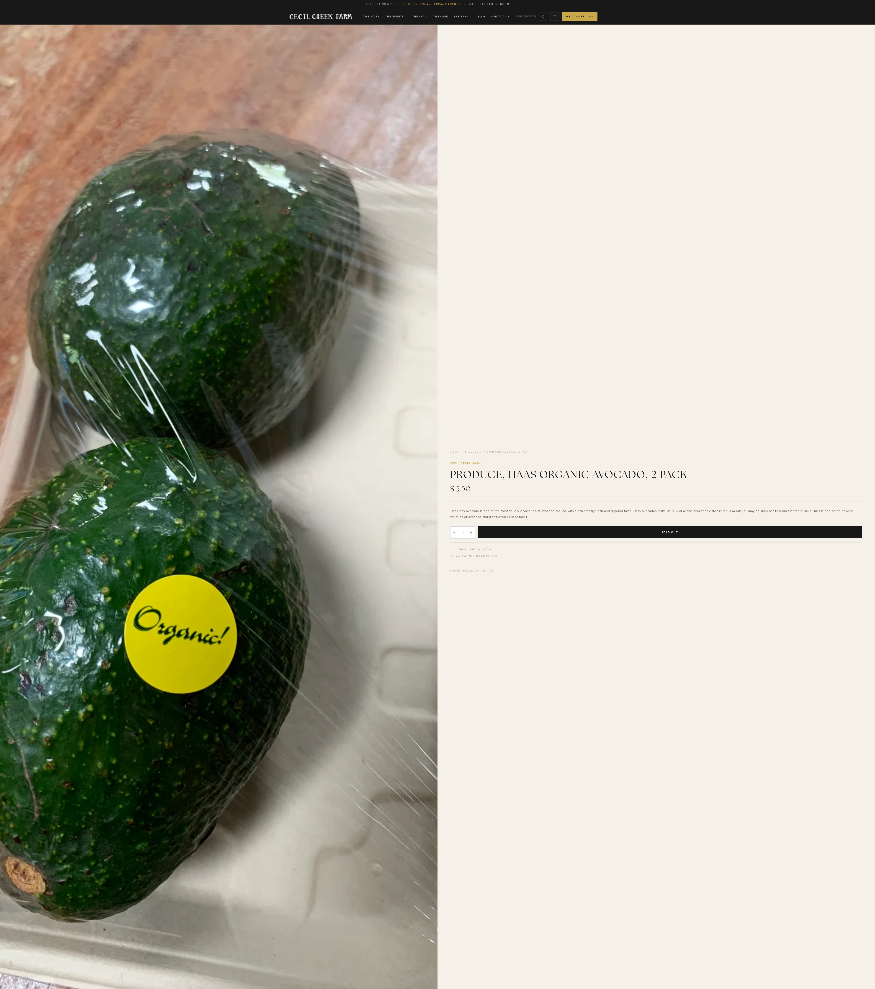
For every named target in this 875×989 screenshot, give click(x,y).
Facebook (470, 570)
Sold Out (670, 532)
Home (454, 452)
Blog (481, 16)
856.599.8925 (526, 16)
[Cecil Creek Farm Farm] (320, 16)
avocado (474, 517)
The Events (395, 16)
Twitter (487, 570)
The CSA (418, 16)
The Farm (461, 16)
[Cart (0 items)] (554, 17)
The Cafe (441, 16)
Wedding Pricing (579, 16)
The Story (372, 16)
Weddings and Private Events (434, 4)
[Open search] (543, 17)
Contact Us (500, 16)
